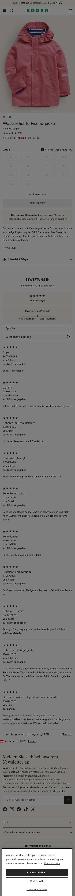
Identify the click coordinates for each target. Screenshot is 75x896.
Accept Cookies (37, 872)
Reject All (37, 881)
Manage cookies (37, 889)
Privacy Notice (52, 863)
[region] (37, 872)
